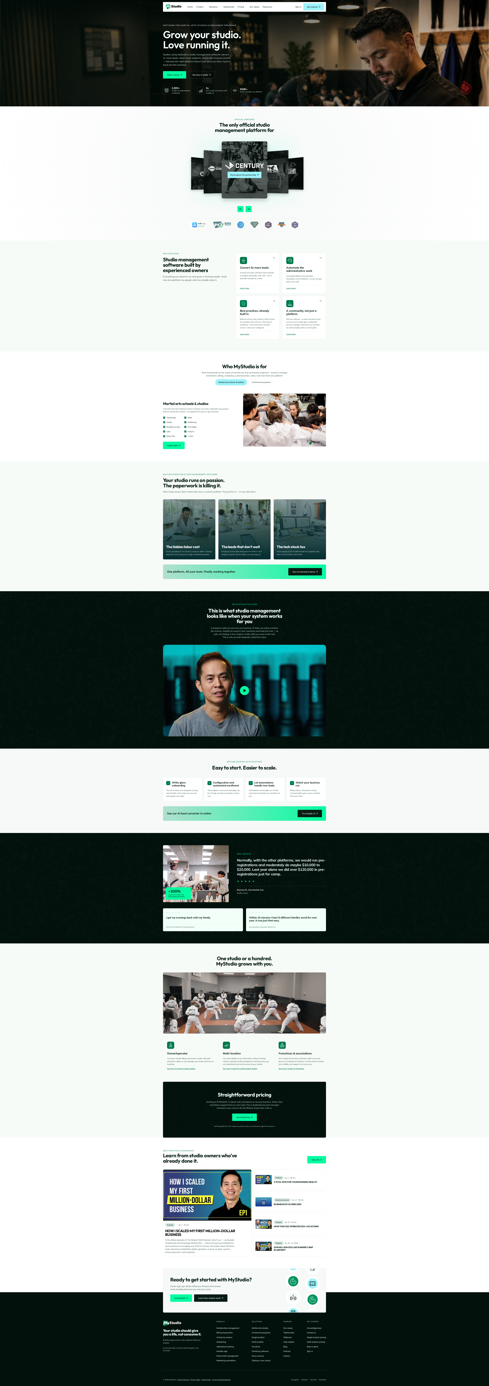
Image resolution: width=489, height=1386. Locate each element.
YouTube (313, 1380)
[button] (240, 209)
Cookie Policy (206, 1380)
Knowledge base (314, 1328)
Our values (288, 1328)
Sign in (310, 1351)
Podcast (286, 1351)
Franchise (256, 1346)
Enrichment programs (261, 1332)
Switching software (260, 1351)
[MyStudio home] (172, 1323)
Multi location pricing (316, 1342)
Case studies (288, 1342)
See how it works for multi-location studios (240, 1069)
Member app (221, 1351)
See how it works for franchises (291, 1069)
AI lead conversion (224, 1337)
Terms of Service (183, 1380)
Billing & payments (224, 1332)
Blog (285, 1346)
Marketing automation (226, 1360)
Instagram (295, 1380)
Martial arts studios (260, 1328)
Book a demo (312, 1346)
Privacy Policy (195, 1380)
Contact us (311, 1332)
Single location (258, 1337)
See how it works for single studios (181, 1069)
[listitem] (298, 7)
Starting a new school (261, 1360)
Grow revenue (258, 1356)
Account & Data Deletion (221, 1380)
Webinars (287, 1337)
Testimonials (288, 1332)
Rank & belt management (227, 1356)
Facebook (322, 1380)
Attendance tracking (225, 1346)
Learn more (244, 288)
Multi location (258, 1342)
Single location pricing (316, 1337)
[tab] (231, 382)
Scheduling (221, 1342)
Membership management (227, 1328)
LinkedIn (304, 1380)
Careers (286, 1356)
